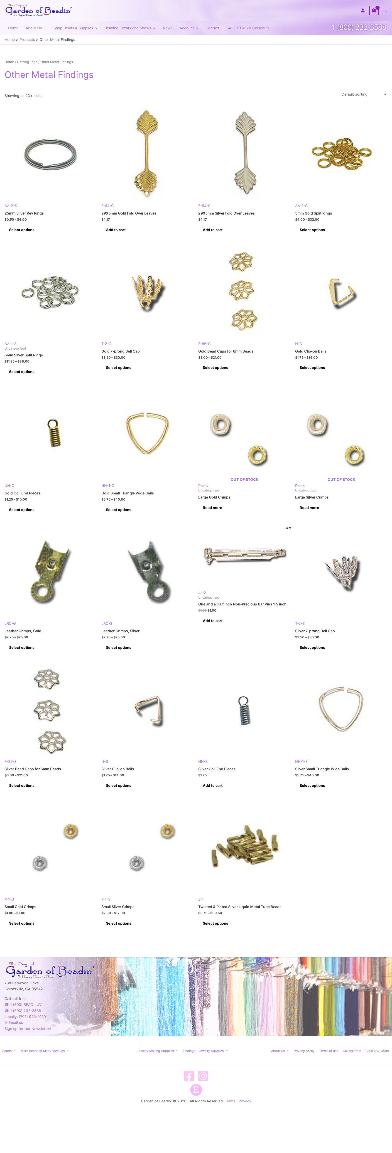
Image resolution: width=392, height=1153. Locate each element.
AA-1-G (301, 205)
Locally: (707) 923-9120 (25, 1016)
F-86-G (204, 343)
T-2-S (300, 623)
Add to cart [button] (116, 229)
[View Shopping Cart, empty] (374, 10)
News (167, 28)
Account (187, 28)
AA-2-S (11, 205)
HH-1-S (301, 761)
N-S (104, 761)
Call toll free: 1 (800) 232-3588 (366, 1051)
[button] (385, 10)
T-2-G (106, 343)
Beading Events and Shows (128, 28)
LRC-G (10, 623)
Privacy (245, 1101)
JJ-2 (202, 592)
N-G (298, 343)
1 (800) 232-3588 (358, 27)
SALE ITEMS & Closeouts (248, 28)
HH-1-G (107, 485)
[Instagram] (203, 1076)
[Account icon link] (363, 10)
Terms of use (328, 1051)
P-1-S (105, 899)
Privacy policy (304, 1051)
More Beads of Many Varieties (43, 1051)
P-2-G (228, 482)
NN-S (203, 761)
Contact (212, 28)
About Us (34, 28)
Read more (212, 507)
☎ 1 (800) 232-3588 (23, 1010)
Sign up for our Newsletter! (28, 1028)
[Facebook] (189, 1076)
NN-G (9, 485)
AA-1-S (11, 343)
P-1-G (9, 899)
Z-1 (200, 899)
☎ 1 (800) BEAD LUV (23, 1004)
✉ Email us (14, 1022)
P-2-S (325, 482)
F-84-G (107, 205)
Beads (7, 1051)
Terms (230, 1101)
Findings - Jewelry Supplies (203, 1051)
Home (13, 28)
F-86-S (11, 761)
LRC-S (106, 623)
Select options (21, 229)
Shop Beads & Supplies (73, 28)
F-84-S (204, 205)
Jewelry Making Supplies (155, 1051)
